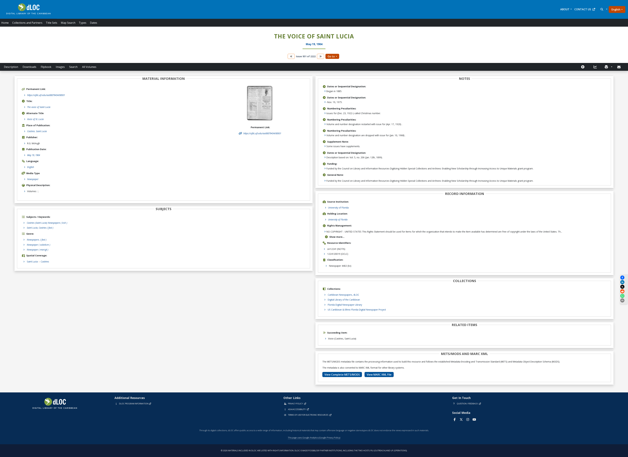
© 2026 (314, 450)
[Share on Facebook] (624, 278)
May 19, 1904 (33, 155)
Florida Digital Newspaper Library (345, 304)
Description (11, 67)
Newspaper (32, 179)
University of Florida (338, 207)
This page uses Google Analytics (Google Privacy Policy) (314, 437)
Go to (331, 56)
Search (73, 67)
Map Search (68, 23)
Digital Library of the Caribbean (344, 299)
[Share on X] (624, 287)
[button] (603, 9)
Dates (93, 23)
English (615, 9)
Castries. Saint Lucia (37, 131)
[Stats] (595, 67)
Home (5, 23)
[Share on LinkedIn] (624, 282)
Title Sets (51, 23)
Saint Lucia (32, 261)
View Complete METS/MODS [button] (342, 374)
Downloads (29, 67)
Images (60, 67)
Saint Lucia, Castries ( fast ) (40, 227)
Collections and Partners (27, 23)
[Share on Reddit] (624, 291)
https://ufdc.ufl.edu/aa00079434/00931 (46, 95)
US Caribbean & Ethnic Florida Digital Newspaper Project (357, 309)
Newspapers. (36, 239)
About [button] (564, 9)
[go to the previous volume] (291, 56)
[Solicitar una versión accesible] (583, 67)
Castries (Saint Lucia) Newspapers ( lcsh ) (47, 222)
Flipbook (46, 67)
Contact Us (582, 9)
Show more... (336, 236)
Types (82, 23)
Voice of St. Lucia (35, 119)
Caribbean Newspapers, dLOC (343, 294)
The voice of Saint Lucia (38, 107)
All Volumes (89, 67)
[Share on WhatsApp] (624, 296)
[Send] (619, 67)
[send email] (624, 300)
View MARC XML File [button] (379, 374)
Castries (45, 261)
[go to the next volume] (320, 56)
